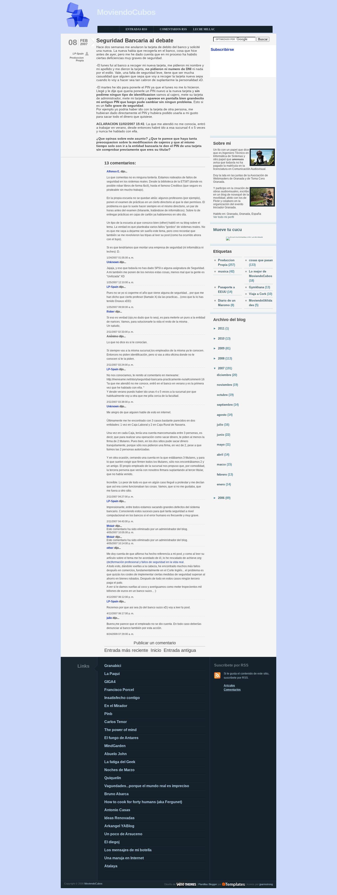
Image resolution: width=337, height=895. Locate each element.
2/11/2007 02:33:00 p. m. (120, 331)
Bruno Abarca (116, 794)
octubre (223, 395)
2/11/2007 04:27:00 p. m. (120, 496)
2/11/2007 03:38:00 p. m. (120, 401)
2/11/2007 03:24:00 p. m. (120, 364)
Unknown (113, 262)
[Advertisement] (243, 106)
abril (220, 454)
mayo (221, 444)
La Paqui (112, 674)
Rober (111, 311)
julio (109, 618)
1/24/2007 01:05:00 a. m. (120, 257)
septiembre (225, 404)
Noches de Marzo (119, 770)
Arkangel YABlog (119, 826)
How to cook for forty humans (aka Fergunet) (143, 802)
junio (221, 434)
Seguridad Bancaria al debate (134, 40)
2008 (221, 358)
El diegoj (111, 842)
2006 (221, 498)
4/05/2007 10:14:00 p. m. (120, 543)
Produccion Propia (77, 59)
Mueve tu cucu (227, 229)
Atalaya (110, 866)
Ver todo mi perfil (223, 217)
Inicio (156, 650)
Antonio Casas (117, 810)
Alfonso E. (113, 171)
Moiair (111, 526)
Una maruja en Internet (124, 858)
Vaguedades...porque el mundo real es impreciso (146, 786)
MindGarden (115, 746)
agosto (222, 414)
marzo (222, 464)
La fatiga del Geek (119, 762)
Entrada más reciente (126, 650)
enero (221, 484)
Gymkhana (257, 287)
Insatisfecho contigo (122, 698)
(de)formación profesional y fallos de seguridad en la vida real (145, 562)
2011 (221, 328)
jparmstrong (266, 884)
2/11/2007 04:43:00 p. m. (120, 521)
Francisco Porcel (119, 690)
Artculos (229, 685)
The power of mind (120, 730)
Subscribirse (222, 49)
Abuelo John (115, 754)
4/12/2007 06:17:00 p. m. (120, 613)
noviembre (225, 384)
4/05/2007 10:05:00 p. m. (120, 532)
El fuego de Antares (121, 738)
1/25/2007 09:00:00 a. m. (120, 307)
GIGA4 (110, 682)
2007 (221, 368)
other (110, 548)
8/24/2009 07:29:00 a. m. (120, 634)
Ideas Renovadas (119, 818)
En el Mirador (115, 706)
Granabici (112, 666)
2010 (221, 338)
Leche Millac (204, 29)
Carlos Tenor (115, 722)
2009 (221, 348)
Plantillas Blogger (207, 884)
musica (223, 271)
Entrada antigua (180, 650)
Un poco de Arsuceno (123, 834)
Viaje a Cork (258, 294)
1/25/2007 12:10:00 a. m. (120, 282)
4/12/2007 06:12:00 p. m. (120, 597)
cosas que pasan (261, 260)
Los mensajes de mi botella (128, 850)
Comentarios (232, 689)
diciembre (224, 375)
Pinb (108, 714)
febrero (222, 474)
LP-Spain (112, 286)
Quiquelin (112, 778)
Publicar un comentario (155, 643)
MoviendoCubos (126, 12)
